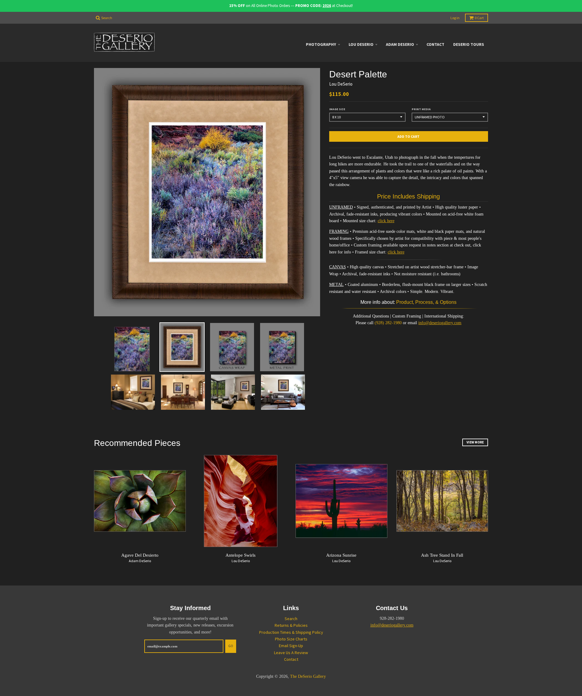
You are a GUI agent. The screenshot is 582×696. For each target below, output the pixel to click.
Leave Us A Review (291, 652)
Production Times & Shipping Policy (291, 632)
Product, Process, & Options (426, 302)
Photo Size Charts (291, 639)
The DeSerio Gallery (308, 676)
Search (291, 618)
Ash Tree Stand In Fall (442, 555)
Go (230, 646)
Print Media (421, 109)
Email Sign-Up (291, 645)
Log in (455, 17)
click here (386, 221)
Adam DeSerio (400, 44)
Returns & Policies (291, 625)
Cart (479, 17)
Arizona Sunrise (341, 555)
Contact (435, 44)
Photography (321, 44)
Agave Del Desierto (140, 555)
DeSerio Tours (468, 44)
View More (475, 442)
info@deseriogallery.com (439, 323)
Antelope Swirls (241, 555)
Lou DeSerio (361, 44)
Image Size (337, 109)
